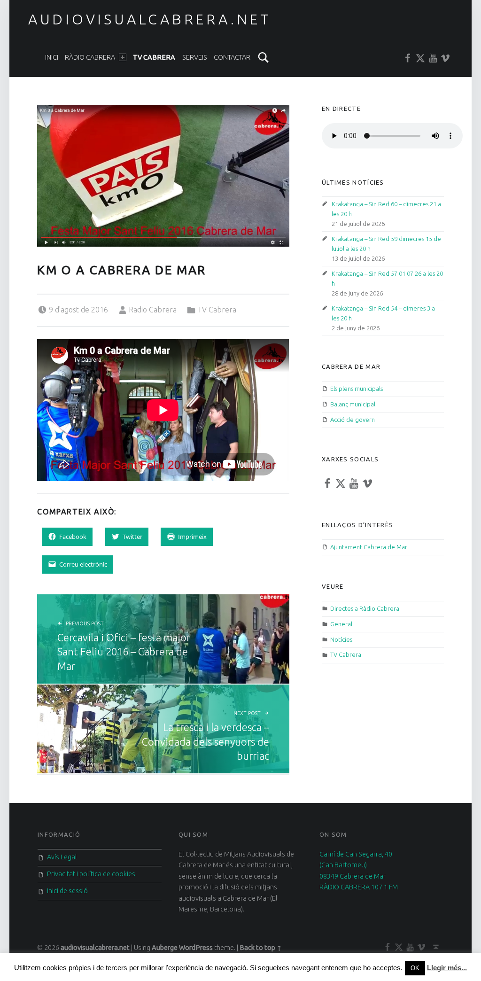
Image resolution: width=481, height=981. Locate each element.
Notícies (341, 639)
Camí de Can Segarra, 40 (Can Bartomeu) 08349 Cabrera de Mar (355, 865)
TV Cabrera (154, 57)
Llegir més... (447, 968)
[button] (163, 176)
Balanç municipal (352, 404)
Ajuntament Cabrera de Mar (368, 547)
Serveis (194, 57)
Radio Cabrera (153, 309)
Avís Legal (62, 857)
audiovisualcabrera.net (150, 19)
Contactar (232, 57)
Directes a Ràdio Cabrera (364, 608)
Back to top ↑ (261, 947)
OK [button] (415, 968)
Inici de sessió (67, 891)
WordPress (196, 947)
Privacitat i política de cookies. (92, 874)
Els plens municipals (356, 388)
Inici (51, 57)
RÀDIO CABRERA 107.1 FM (358, 887)
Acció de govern (352, 419)
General (341, 624)
